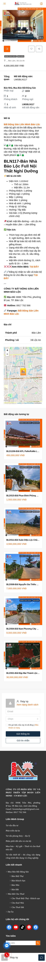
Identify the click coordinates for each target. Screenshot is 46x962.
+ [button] (7, 350)
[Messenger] (29, 927)
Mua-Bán (21, 56)
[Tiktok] (22, 927)
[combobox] (23, 719)
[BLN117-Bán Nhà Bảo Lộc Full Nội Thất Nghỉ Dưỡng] (23, 371)
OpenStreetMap (29, 403)
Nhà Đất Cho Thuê (16, 894)
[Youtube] (15, 927)
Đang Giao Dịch (10, 56)
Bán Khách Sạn (18, 880)
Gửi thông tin (23, 734)
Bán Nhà (15, 885)
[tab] (7, 49)
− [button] (7, 354)
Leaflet (19, 403)
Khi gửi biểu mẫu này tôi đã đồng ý (23, 726)
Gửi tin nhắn (23, 740)
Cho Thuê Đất (18, 907)
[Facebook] (9, 927)
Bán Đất (15, 889)
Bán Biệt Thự (17, 876)
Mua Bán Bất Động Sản (18, 872)
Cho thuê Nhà (18, 903)
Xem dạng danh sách (27, 704)
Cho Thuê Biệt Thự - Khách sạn (26, 898)
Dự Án (11, 912)
